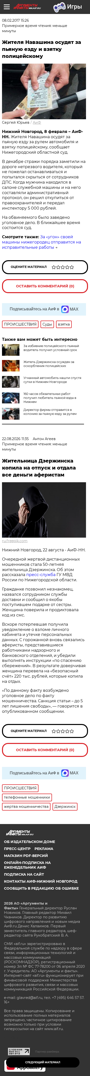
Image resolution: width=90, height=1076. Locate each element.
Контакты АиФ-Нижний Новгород (41, 881)
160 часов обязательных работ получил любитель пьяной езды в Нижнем (50, 398)
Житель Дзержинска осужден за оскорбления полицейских (49, 364)
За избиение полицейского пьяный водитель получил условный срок (51, 348)
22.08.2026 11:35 (15, 439)
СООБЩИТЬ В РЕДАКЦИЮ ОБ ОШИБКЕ (41, 888)
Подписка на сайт (24, 874)
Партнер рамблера (47, 1051)
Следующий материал (42, 1062)
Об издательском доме (29, 841)
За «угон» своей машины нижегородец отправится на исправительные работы (41, 242)
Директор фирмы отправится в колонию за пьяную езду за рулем (50, 412)
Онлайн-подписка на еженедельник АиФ (27, 864)
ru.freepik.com (15, 541)
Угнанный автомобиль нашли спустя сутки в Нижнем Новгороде (52, 380)
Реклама (43, 848)
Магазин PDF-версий (26, 855)
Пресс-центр (17, 848)
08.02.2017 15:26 (15, 20)
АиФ (37, 122)
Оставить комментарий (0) (45, 286)
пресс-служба (41, 574)
